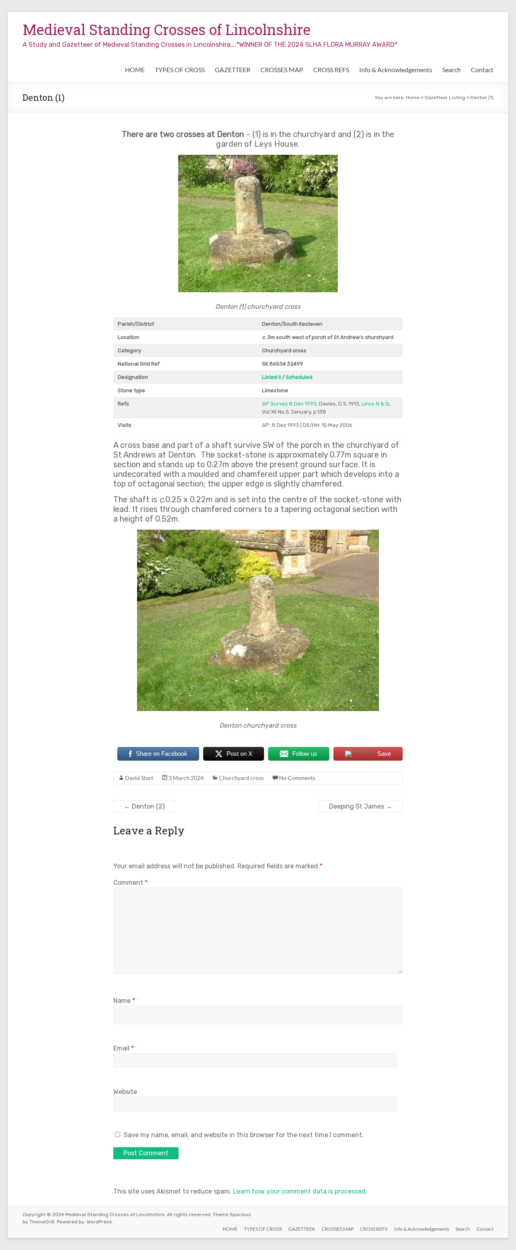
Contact (482, 69)
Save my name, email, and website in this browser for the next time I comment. (244, 1135)
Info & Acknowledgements (395, 69)
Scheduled (299, 377)
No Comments (297, 777)
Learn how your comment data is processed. (300, 1191)
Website (125, 1092)
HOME (135, 69)
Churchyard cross (241, 777)
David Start (139, 777)
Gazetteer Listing (444, 97)
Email (123, 1048)
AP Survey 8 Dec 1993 (289, 404)
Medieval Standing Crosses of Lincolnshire (166, 29)
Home (412, 97)
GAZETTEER (232, 69)
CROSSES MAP (281, 69)
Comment (130, 882)
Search (451, 69)
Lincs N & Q (375, 404)
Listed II (271, 377)
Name (124, 1001)
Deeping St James (360, 806)
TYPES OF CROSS (180, 69)
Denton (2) (144, 806)
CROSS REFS (331, 69)
